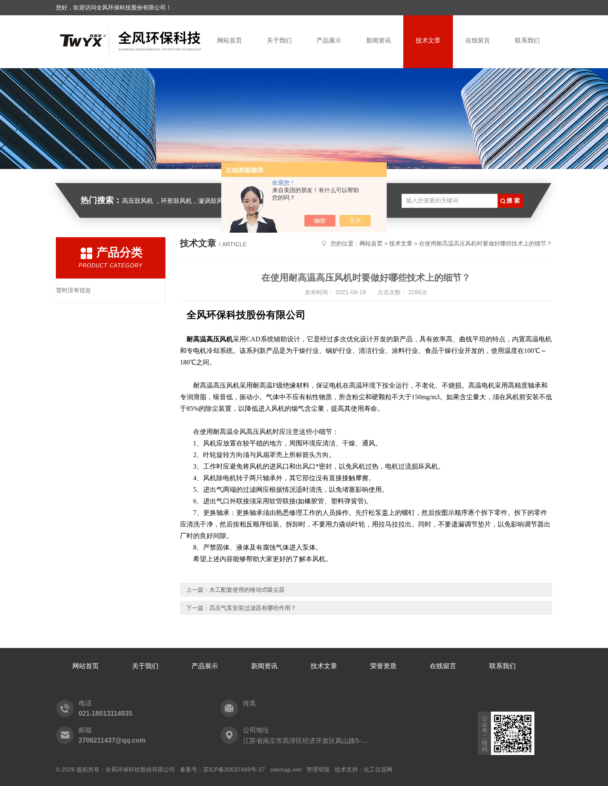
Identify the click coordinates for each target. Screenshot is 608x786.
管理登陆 (318, 769)
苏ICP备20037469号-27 (234, 769)
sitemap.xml (286, 769)
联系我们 (527, 40)
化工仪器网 (378, 769)
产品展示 (328, 40)
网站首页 (229, 40)
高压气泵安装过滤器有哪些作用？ (252, 608)
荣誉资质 (383, 665)
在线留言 (477, 40)
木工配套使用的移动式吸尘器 (247, 589)
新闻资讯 (378, 40)
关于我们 (279, 40)
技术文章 (428, 40)
